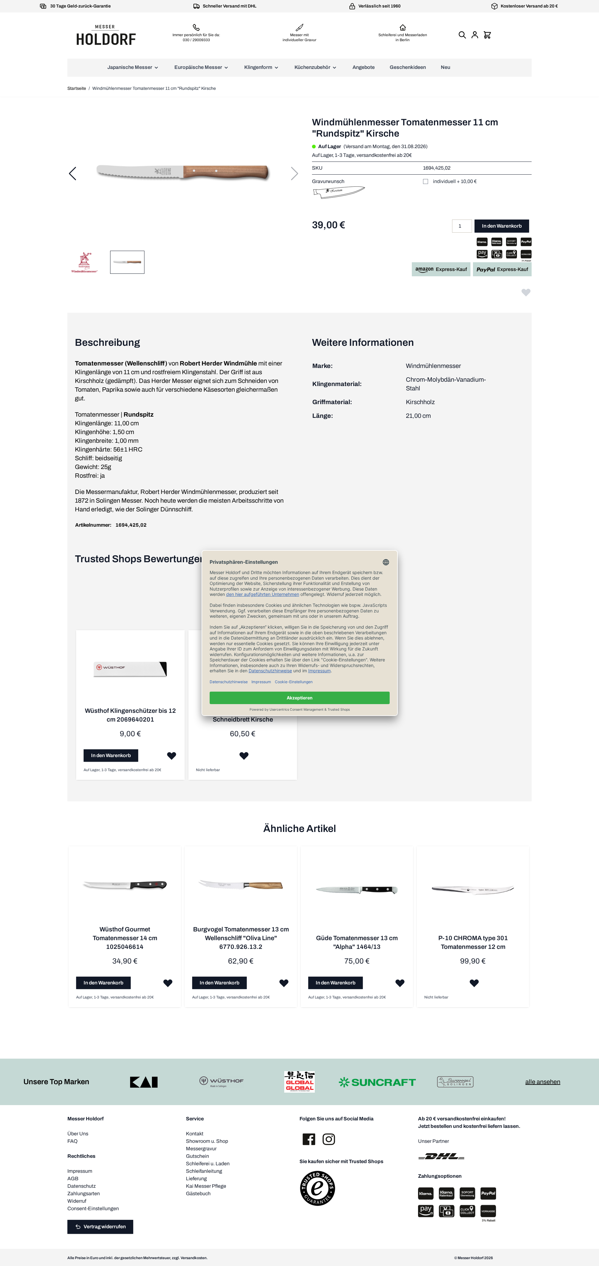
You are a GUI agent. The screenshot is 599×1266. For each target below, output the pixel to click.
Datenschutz (81, 1186)
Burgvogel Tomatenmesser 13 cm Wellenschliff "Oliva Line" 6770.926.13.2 (241, 938)
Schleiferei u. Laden (208, 1163)
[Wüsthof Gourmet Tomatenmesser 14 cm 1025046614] (124, 889)
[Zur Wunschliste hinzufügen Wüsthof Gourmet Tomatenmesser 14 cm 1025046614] (167, 982)
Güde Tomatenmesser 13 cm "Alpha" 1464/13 (357, 942)
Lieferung (196, 1178)
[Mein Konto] (474, 35)
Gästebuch (198, 1193)
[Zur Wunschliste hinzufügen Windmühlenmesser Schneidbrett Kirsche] (244, 755)
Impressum (79, 1171)
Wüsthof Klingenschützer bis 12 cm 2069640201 (130, 715)
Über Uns (77, 1133)
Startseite (76, 88)
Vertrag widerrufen (105, 1226)
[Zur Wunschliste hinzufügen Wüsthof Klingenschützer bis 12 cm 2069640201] (171, 755)
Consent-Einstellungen (93, 1208)
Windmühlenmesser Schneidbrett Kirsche (243, 715)
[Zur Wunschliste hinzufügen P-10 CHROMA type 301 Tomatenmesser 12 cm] (474, 982)
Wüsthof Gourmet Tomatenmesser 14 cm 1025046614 (125, 938)
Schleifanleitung (204, 1171)
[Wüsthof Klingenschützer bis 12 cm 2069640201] (130, 672)
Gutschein (197, 1156)
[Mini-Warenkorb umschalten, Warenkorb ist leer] (487, 35)
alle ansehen (542, 1081)
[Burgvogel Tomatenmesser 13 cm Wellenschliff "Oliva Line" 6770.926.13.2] (241, 889)
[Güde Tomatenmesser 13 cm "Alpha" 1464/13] (357, 894)
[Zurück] (72, 174)
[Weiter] (295, 174)
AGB (72, 1178)
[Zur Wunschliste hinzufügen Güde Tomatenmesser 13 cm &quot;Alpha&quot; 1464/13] (400, 982)
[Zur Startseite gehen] (106, 35)
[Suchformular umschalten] (462, 35)
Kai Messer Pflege (206, 1186)
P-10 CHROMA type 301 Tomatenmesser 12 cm (473, 942)
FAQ (72, 1141)
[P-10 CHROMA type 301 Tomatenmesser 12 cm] (473, 894)
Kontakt (194, 1133)
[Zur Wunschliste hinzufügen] (526, 292)
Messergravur (201, 1148)
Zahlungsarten (83, 1193)
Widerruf (76, 1201)
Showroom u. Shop (207, 1141)
